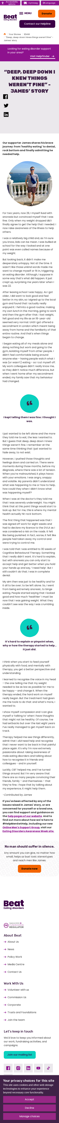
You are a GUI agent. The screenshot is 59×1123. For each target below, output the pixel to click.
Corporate (14, 1005)
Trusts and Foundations (22, 1012)
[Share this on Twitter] (6, 106)
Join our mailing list (19, 1054)
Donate (47, 13)
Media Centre (16, 964)
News (11, 949)
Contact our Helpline (37, 24)
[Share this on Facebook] (5, 97)
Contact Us (15, 972)
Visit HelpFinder (40, 56)
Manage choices (29, 1116)
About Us (13, 942)
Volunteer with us (18, 990)
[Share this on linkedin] (6, 115)
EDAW (27, 34)
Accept (29, 1099)
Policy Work (15, 957)
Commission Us (17, 997)
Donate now (29, 868)
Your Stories (15, 34)
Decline (29, 1108)
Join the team (16, 1020)
